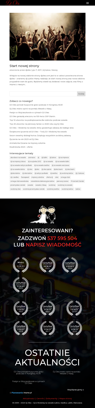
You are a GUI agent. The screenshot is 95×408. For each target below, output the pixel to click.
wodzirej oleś (16, 189)
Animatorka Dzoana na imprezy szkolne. (28, 143)
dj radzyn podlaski (41, 173)
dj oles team (69, 169)
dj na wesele (48, 161)
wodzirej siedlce (53, 189)
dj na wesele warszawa (60, 165)
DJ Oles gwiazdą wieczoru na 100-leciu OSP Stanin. (32, 116)
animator (31, 157)
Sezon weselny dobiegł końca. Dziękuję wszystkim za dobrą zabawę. (40, 135)
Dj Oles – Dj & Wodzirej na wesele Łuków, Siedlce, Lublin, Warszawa (53, 403)
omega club (65, 177)
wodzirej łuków (67, 189)
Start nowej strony (24, 66)
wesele (30, 185)
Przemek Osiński (77, 181)
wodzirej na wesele (65, 185)
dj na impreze (64, 157)
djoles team (58, 169)
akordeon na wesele (18, 157)
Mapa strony (65, 398)
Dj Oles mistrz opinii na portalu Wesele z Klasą (30, 109)
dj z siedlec (15, 177)
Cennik (40, 398)
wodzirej (52, 185)
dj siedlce (53, 173)
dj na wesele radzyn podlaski (21, 165)
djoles (28, 70)
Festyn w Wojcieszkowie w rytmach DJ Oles (29, 112)
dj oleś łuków (27, 173)
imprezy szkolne (38, 177)
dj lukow (47, 70)
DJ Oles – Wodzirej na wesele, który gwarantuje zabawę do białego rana (41, 128)
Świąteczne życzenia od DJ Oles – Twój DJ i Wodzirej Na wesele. (38, 132)
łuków (78, 189)
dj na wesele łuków (18, 169)
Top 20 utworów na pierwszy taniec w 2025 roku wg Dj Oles (37, 124)
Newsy (54, 70)
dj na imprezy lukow (18, 161)
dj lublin (44, 157)
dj (38, 157)
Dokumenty (51, 398)
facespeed (25, 177)
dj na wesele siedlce (41, 165)
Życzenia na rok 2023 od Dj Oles (24, 139)
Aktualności (29, 398)
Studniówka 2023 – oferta (21, 147)
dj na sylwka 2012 (34, 161)
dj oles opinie (46, 169)
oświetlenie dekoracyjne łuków (42, 181)
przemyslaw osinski (18, 185)
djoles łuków (15, 173)
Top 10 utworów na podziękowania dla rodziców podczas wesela (38, 120)
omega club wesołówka (19, 181)
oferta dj (49, 177)
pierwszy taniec (63, 181)
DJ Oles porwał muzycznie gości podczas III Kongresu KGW (36, 105)
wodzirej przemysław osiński (34, 189)
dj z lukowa (80, 173)
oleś (56, 177)
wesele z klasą (41, 185)
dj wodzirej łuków (66, 173)
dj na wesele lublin (62, 161)
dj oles (29, 169)
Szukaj (81, 94)
